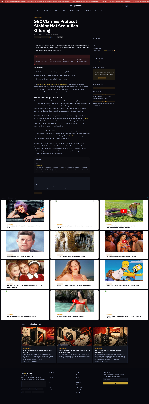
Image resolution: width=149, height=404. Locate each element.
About (77, 375)
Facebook (25, 389)
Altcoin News (45, 13)
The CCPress (39, 165)
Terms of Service (80, 389)
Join (115, 383)
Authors (77, 377)
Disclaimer (78, 392)
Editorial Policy (79, 380)
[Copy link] (61, 37)
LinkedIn (28, 392)
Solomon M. (39, 34)
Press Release (98, 10)
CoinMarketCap (39, 392)
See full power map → (104, 53)
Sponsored (87, 10)
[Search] (123, 6)
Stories (38, 10)
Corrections (78, 382)
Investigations (75, 10)
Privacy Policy (79, 387)
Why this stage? (110, 78)
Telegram (39, 389)
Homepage (38, 13)
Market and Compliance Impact (102, 62)
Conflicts (48, 10)
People (57, 10)
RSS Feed (78, 384)
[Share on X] (59, 37)
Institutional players (75, 136)
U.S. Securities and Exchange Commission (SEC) (52, 84)
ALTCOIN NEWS (38, 17)
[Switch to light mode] (126, 6)
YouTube (32, 389)
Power (65, 10)
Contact (77, 394)
